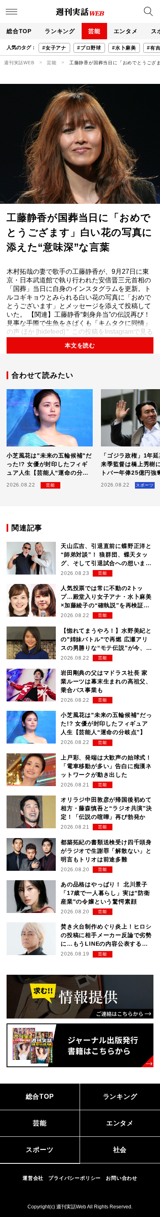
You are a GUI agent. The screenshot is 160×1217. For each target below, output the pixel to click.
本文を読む (80, 345)
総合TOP (19, 31)
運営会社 (33, 1178)
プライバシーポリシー (74, 1178)
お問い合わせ (121, 1178)
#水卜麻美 (124, 48)
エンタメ (126, 31)
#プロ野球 (89, 48)
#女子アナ (54, 48)
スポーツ (39, 1149)
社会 (120, 1149)
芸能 (94, 31)
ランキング (60, 31)
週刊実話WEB (19, 62)
